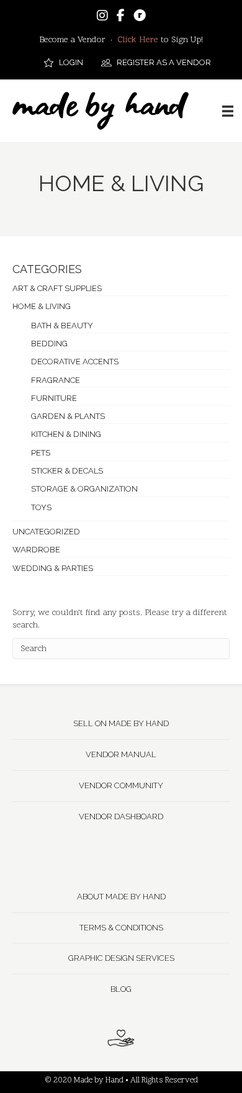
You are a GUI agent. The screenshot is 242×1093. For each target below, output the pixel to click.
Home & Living (41, 306)
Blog (121, 989)
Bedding (49, 343)
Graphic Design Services (121, 958)
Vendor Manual (121, 754)
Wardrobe (36, 549)
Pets (40, 452)
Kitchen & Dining (66, 434)
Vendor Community (121, 785)
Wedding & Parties (52, 568)
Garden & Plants (68, 416)
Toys (41, 507)
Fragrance (55, 380)
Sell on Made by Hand (121, 723)
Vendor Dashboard (121, 816)
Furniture (54, 398)
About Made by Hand (121, 896)
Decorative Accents (75, 361)
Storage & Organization (84, 488)
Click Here (137, 40)
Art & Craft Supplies (57, 288)
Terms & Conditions (121, 927)
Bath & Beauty (62, 325)
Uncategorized (46, 531)
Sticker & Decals (67, 470)
